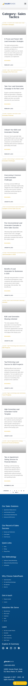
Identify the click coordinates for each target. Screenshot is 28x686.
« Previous (6, 490)
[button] (25, 3)
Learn (4, 627)
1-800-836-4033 (9, 665)
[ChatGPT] (3, 648)
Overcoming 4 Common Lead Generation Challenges (12, 177)
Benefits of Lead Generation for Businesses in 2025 (13, 271)
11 (21, 490)
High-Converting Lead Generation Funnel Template (11, 411)
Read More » (7, 60)
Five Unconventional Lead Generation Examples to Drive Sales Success (13, 225)
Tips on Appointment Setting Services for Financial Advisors (11, 459)
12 (23, 490)
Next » (16, 492)
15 (13, 492)
